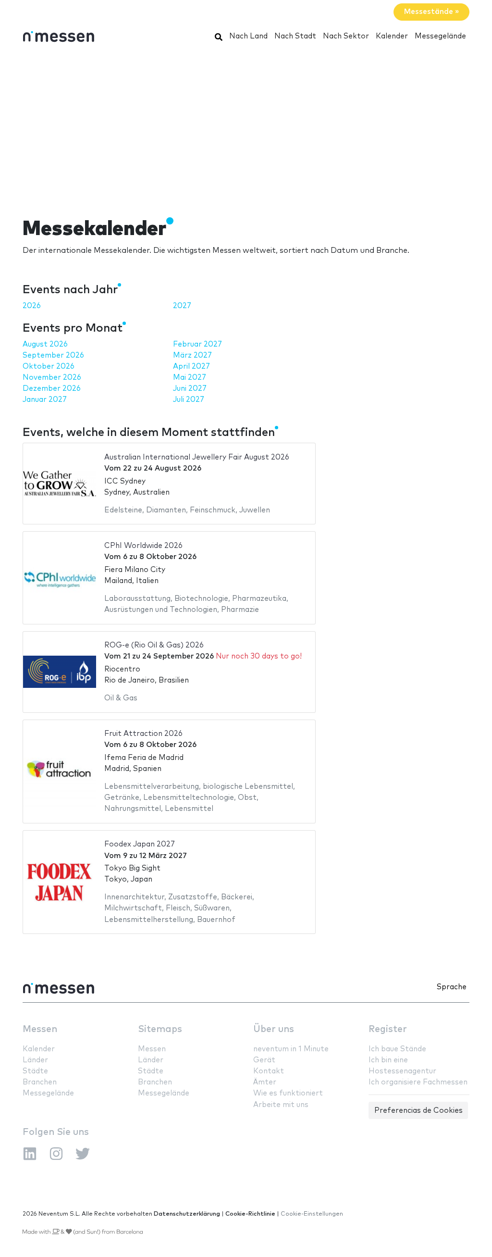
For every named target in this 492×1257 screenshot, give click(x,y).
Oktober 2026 (48, 366)
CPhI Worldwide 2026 (143, 545)
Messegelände (440, 36)
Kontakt (268, 1071)
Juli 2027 (188, 399)
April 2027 (191, 366)
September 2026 (53, 355)
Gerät (264, 1060)
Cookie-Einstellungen (312, 1214)
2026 (32, 306)
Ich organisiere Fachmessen (418, 1082)
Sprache (452, 987)
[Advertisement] (246, 126)
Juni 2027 (190, 388)
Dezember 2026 (52, 388)
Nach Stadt (295, 36)
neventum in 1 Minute (291, 1049)
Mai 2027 (189, 377)
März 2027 (192, 355)
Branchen (40, 1082)
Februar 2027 (197, 344)
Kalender (392, 36)
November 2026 (52, 377)
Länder (35, 1060)
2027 (182, 306)
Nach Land (248, 36)
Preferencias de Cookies (418, 1110)
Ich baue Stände (397, 1049)
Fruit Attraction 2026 (143, 733)
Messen (40, 1029)
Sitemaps (160, 1029)
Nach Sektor (346, 36)
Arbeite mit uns (280, 1104)
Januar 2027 (45, 399)
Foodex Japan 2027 (139, 844)
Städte (35, 1071)
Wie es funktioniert (288, 1093)
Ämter (264, 1082)
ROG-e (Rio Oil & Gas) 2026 (154, 645)
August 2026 (45, 344)
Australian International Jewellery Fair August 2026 (196, 457)
